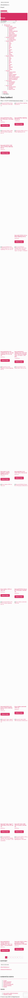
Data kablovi (11, 28)
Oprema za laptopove (13, 78)
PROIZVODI (7, 24)
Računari (8, 70)
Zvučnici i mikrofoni (13, 31)
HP (9, 48)
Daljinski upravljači (10, 37)
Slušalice (11, 29)
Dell (10, 46)
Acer (10, 42)
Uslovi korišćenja (7, 983)
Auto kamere (11, 83)
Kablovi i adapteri (12, 74)
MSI (10, 50)
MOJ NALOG (4, 11)
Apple (10, 43)
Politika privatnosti (7, 981)
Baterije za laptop (9, 55)
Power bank (11, 32)
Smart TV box (12, 89)
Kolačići (5, 986)
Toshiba (10, 54)
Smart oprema (9, 85)
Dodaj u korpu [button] (5, 125)
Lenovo (10, 49)
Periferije (11, 73)
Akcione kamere (12, 86)
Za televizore (11, 38)
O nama (5, 980)
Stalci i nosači (12, 33)
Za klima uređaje (12, 39)
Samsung (11, 52)
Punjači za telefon (12, 27)
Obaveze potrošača (7, 985)
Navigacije (11, 84)
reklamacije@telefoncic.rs (6, 969)
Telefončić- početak (7, 994)
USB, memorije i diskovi (14, 76)
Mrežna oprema (12, 75)
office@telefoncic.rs (5, 967)
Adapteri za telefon (13, 34)
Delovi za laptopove (13, 79)
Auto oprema (9, 80)
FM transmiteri (12, 81)
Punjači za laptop (9, 41)
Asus (10, 44)
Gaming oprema (12, 71)
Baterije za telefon (12, 36)
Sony (10, 53)
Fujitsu (10, 47)
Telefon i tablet (9, 26)
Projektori (11, 88)
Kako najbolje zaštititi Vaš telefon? (10, 993)
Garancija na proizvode (8, 984)
